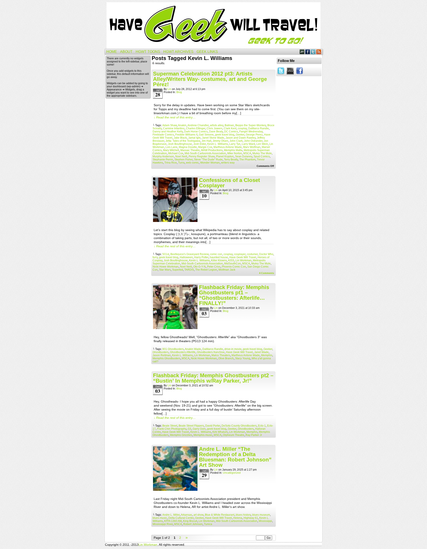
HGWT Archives (178, 52)
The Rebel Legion (206, 269)
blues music (160, 517)
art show (198, 514)
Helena (237, 517)
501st (165, 254)
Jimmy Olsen (220, 140)
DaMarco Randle (258, 128)
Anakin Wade (193, 349)
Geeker (240, 134)
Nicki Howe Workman (166, 266)
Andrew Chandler (198, 125)
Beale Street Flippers (191, 425)
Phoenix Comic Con (234, 266)
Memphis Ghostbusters (166, 358)
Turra (181, 162)
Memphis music (202, 435)
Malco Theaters (220, 355)
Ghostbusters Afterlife (182, 352)
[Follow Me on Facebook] (299, 74)
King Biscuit (190, 521)
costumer (252, 254)
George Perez (254, 134)
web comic (192, 162)
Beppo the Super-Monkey (250, 125)
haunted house (219, 257)
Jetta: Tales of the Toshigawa (182, 140)
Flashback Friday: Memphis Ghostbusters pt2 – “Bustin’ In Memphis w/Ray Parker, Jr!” (213, 378)
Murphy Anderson (163, 156)
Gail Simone (206, 134)
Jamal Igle (194, 137)
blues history (243, 514)
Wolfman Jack (226, 269)
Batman (229, 125)
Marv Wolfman (251, 147)
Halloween (186, 257)
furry (155, 257)
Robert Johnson (193, 524)
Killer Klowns (219, 260)
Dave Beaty (216, 131)
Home (111, 52)
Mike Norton (234, 153)
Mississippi (265, 521)
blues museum (261, 514)
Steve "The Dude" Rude (208, 159)
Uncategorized (232, 472)
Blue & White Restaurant (219, 514)
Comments (266, 273)
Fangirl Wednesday (251, 131)
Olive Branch (226, 358)
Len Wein (262, 144)
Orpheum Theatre (233, 435)
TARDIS (189, 269)
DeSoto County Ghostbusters (239, 425)
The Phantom (247, 159)
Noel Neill (181, 156)
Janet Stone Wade (213, 137)
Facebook (307, 51)
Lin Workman (244, 260)
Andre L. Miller (171, 514)
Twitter (313, 51)
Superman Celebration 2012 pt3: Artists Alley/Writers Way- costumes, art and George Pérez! (210, 79)
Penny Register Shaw (202, 156)
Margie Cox (205, 147)
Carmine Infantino (174, 128)
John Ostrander (253, 140)
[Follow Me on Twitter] (281, 74)
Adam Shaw (169, 125)
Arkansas (186, 514)
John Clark (236, 140)
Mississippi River (163, 524)
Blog (179, 92)
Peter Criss (213, 266)
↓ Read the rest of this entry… (175, 117)
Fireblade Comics (163, 134)
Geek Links (207, 52)
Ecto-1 (262, 425)
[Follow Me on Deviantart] (290, 74)
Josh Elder (199, 144)
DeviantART (302, 51)
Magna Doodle (188, 147)
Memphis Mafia (233, 150)
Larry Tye (234, 144)
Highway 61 (251, 517)
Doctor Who (266, 254)
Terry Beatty (231, 159)
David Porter (212, 425)
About (126, 52)
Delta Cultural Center (181, 517)
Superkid (177, 269)
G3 (189, 428)
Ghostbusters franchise (211, 352)
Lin (169, 89)
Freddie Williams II (186, 134)
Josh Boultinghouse (180, 144)
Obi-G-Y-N (199, 266)
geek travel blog (224, 134)
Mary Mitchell (171, 150)
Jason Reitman (162, 355)
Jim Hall (206, 140)
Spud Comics (262, 156)
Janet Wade (261, 352)
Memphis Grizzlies (181, 435)
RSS (319, 51)
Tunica (208, 524)
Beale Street (169, 425)
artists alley (216, 125)
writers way (228, 162)
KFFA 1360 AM (173, 521)
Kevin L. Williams (217, 144)
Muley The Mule (262, 153)
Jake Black (180, 137)
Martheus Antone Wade (228, 147)
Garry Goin (199, 428)
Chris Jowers (214, 128)
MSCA (247, 153)
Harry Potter (201, 257)
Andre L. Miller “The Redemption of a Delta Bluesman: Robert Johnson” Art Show (235, 457)
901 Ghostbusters (173, 349)
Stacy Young (242, 358)
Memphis (266, 355)
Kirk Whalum (220, 431)
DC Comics (231, 131)
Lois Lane (171, 147)
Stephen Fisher (183, 159)
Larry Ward (248, 144)
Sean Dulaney (243, 156)
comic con (216, 254)
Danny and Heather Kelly (168, 131)
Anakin (182, 125)
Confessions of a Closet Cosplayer (229, 182)
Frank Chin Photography (171, 428)
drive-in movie (233, 349)
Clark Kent (230, 128)
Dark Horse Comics (196, 131)
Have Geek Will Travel (213, 25)
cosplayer (240, 254)
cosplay (242, 128)
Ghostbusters (161, 352)
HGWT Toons (148, 52)
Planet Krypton (225, 156)
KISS (231, 260)
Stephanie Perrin (163, 159)
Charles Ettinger (195, 128)
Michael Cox (175, 153)
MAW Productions (212, 150)
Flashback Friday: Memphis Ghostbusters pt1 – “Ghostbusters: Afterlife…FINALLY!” (234, 295)
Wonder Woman (210, 162)
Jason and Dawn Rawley (241, 137)
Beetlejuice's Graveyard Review (189, 254)
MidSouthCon (232, 263)
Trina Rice (170, 162)
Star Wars (165, 269)
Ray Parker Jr (254, 435)
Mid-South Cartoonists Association (205, 153)
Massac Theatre (190, 150)
